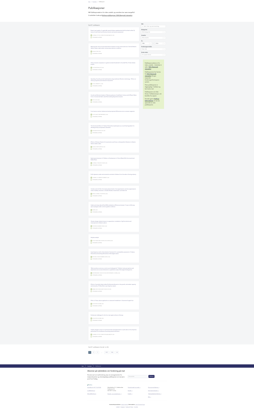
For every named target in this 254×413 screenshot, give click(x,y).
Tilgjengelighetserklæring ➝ (154, 393)
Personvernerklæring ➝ (153, 387)
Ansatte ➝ (130, 390)
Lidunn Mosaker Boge (140, 404)
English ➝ (130, 393)
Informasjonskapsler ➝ (153, 390)
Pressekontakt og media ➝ (134, 387)
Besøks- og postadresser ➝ (115, 394)
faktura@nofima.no (91, 393)
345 (106, 352)
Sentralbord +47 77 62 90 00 (94, 387)
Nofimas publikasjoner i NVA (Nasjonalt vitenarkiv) (117, 15)
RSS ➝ (149, 397)
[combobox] (152, 32)
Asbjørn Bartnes (124, 404)
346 (112, 352)
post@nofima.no (91, 390)
